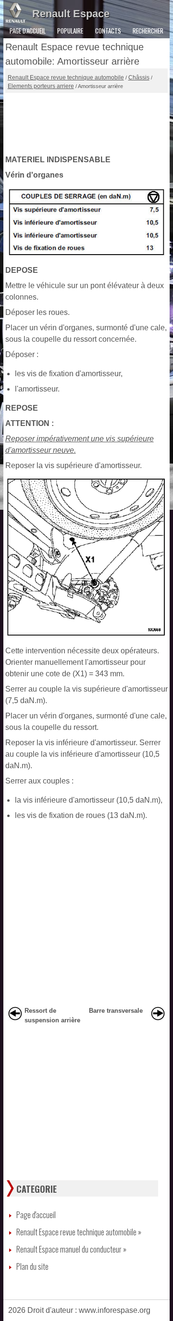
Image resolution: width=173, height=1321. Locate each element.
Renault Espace (71, 14)
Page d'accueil (28, 30)
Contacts (108, 30)
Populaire (70, 30)
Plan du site (32, 1266)
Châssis (138, 77)
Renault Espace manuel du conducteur (71, 1249)
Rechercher (148, 30)
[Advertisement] (86, 121)
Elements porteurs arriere (41, 86)
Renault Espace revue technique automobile (66, 77)
